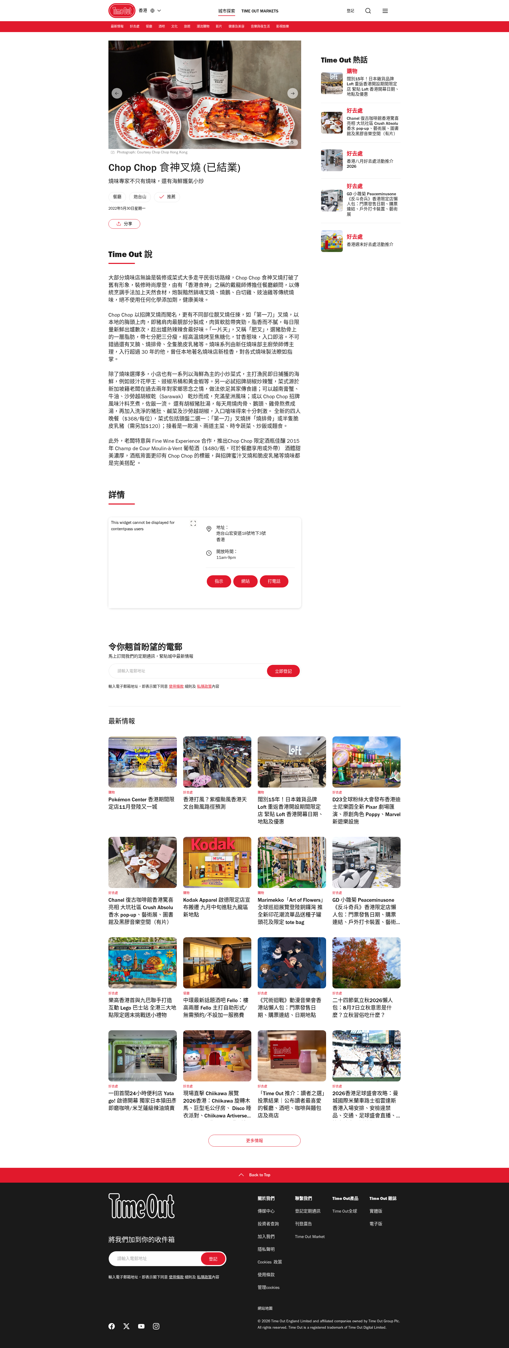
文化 (174, 27)
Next (292, 93)
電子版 (376, 1224)
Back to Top (259, 1175)
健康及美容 (236, 27)
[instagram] (156, 1326)
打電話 (274, 582)
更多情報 (254, 1141)
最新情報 (117, 27)
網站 (245, 582)
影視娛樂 (282, 27)
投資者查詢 (268, 1224)
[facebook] (111, 1326)
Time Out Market (310, 1237)
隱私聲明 (266, 1250)
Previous (117, 93)
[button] (193, 523)
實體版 (376, 1212)
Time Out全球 (344, 1212)
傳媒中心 (266, 1212)
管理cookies (268, 1288)
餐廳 (149, 27)
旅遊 (187, 27)
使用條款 (176, 687)
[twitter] (126, 1326)
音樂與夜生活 (260, 27)
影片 (219, 27)
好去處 (134, 27)
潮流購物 (203, 27)
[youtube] (141, 1326)
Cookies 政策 (270, 1263)
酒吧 (162, 27)
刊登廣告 (303, 1224)
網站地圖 (265, 1309)
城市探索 (226, 12)
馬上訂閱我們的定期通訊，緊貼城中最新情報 (150, 657)
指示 (219, 582)
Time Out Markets (260, 12)
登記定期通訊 (308, 1212)
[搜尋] (368, 10)
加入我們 (266, 1237)
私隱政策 (204, 687)
